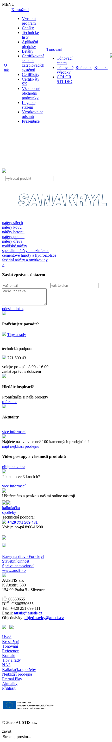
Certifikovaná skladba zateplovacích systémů (33, 63)
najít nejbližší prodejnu (20, 446)
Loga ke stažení (28, 104)
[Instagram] (11, 627)
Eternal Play (12, 679)
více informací (14, 432)
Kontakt (101, 67)
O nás (6, 67)
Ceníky (28, 28)
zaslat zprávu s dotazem (21, 371)
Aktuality (9, 683)
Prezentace (31, 121)
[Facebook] (5, 627)
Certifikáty (30, 74)
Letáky (27, 51)
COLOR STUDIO (64, 79)
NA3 (6, 665)
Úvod (6, 637)
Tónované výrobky (65, 69)
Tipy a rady (16, 334)
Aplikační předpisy (30, 44)
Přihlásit (8, 688)
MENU (8, 4)
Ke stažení (20, 10)
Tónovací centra (64, 60)
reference (9, 402)
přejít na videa (13, 467)
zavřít (6, 731)
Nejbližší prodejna (17, 674)
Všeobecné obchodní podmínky (31, 93)
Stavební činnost (15, 561)
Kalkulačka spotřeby (19, 669)
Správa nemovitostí (18, 566)
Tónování (54, 49)
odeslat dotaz (12, 308)
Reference (84, 67)
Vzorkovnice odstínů (32, 114)
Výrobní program (29, 20)
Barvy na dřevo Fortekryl (23, 556)
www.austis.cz (14, 570)
